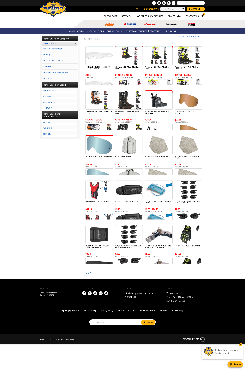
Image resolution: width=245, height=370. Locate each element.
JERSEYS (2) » (47, 78)
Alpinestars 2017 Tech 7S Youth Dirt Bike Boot (98, 112)
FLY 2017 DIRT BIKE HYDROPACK (97, 201)
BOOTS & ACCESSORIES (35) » (53, 49)
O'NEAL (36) (47, 108)
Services (163, 310)
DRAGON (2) (47, 96)
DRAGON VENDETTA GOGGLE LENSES (99, 156)
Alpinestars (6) (48, 90)
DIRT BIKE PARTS (114, 31)
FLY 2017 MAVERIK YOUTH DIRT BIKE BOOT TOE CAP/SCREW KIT (158, 247)
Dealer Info (174, 16)
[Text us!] (235, 365)
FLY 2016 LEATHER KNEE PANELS (156, 156)
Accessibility (177, 310)
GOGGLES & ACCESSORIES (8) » (53, 61)
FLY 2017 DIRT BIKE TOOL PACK (126, 201)
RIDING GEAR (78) (49, 44)
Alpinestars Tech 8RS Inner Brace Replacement (157, 112)
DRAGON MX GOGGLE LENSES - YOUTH (186, 112)
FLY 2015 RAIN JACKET (123, 156)
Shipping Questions (69, 310)
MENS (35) (47, 134)
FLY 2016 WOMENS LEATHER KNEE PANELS (187, 157)
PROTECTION (155, 31)
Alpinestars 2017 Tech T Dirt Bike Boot (127, 112)
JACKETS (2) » (47, 66)
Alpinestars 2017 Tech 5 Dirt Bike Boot (127, 68)
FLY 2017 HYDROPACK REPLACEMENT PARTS (158, 202)
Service (126, 16)
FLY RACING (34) (49, 102)
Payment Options (146, 310)
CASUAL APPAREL (76, 31)
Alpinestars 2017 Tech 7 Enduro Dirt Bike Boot (188, 68)
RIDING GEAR (170, 31)
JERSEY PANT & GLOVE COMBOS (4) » (55, 72)
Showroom (110, 16)
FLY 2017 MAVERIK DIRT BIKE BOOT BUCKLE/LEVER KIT (187, 202)
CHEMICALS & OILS (95, 31)
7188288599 (130, 297)
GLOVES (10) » (47, 55)
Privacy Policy (107, 310)
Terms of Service (126, 310)
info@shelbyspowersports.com (139, 293)
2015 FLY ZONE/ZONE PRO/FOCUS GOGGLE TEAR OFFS (98, 68)
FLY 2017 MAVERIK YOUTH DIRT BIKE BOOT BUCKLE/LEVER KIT (128, 247)
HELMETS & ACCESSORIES (136, 31)
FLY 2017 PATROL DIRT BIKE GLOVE (187, 246)
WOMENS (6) (47, 128)
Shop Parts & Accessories (148, 16)
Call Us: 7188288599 (147, 9)
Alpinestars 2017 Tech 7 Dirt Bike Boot (157, 68)
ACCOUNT (196, 9)
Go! (183, 9)
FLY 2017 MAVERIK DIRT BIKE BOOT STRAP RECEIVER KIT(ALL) (98, 247)
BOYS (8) (46, 122)
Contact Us (192, 16)
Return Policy (90, 310)
